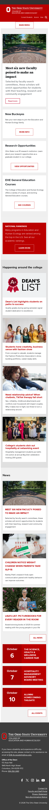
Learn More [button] (24, 248)
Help (27, 2)
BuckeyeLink (31, 2)
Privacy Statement (39, 794)
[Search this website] (46, 17)
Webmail (41, 2)
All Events (37, 713)
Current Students (26, 17)
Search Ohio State (45, 2)
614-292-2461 (13, 771)
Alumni (36, 17)
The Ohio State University (7, 2)
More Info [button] (24, 132)
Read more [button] (12, 101)
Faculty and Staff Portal (37, 791)
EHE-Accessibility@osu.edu (20, 755)
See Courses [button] (24, 205)
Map (34, 2)
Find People (38, 2)
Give (41, 17)
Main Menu (24, 25)
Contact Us (42, 788)
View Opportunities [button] (24, 166)
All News (37, 638)
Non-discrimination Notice (36, 797)
